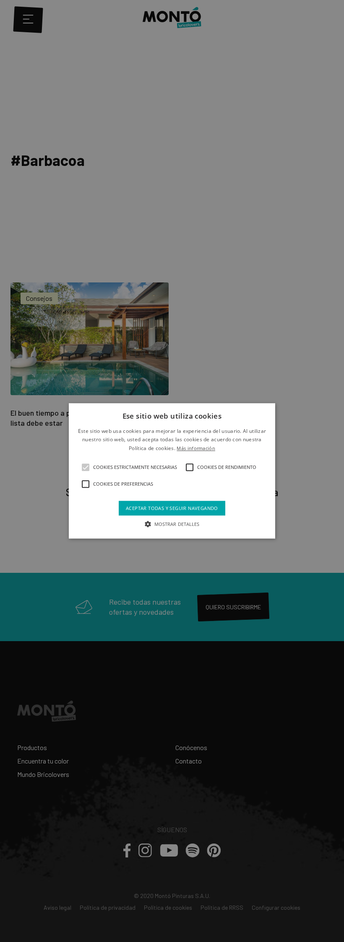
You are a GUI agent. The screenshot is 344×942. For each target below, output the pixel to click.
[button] (85, 467)
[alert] (172, 471)
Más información (196, 448)
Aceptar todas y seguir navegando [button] (172, 508)
